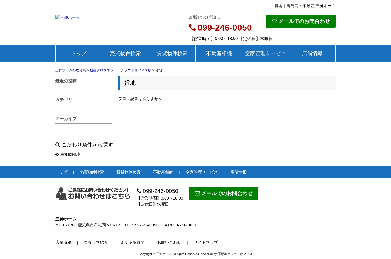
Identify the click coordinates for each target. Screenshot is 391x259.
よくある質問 (133, 242)
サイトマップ (206, 242)
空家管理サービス (265, 53)
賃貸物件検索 (172, 53)
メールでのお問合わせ (304, 21)
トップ (78, 53)
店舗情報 (312, 53)
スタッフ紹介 (96, 242)
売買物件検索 (125, 53)
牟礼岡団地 (70, 154)
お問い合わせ (169, 242)
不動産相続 (219, 53)
